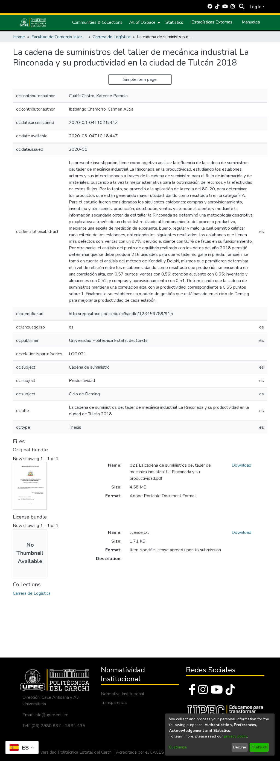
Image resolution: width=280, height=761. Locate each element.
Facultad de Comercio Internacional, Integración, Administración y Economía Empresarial (58, 37)
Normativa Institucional (122, 694)
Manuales (251, 22)
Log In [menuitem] (255, 7)
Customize (178, 747)
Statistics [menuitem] (174, 22)
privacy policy (235, 736)
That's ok (259, 747)
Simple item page (140, 79)
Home (19, 37)
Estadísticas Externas (211, 22)
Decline (239, 747)
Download (241, 465)
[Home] (33, 22)
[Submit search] (241, 7)
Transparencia (114, 703)
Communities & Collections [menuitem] (97, 22)
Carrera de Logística (111, 37)
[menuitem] (144, 22)
